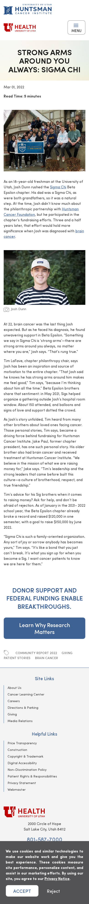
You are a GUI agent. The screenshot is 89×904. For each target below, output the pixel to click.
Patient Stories (17, 658)
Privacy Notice (57, 878)
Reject (53, 891)
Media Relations (20, 721)
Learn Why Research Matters (44, 628)
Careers (14, 701)
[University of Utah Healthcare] (44, 812)
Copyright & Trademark (25, 756)
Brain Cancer (46, 658)
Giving (67, 653)
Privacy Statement (22, 783)
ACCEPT (22, 891)
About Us (14, 687)
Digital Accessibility (22, 763)
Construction (17, 749)
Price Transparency (22, 743)
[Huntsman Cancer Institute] (27, 9)
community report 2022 (36, 653)
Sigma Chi (58, 186)
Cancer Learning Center (26, 694)
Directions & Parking (23, 707)
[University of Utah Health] (19, 27)
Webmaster (17, 789)
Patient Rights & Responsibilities (32, 776)
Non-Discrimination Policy (27, 769)
